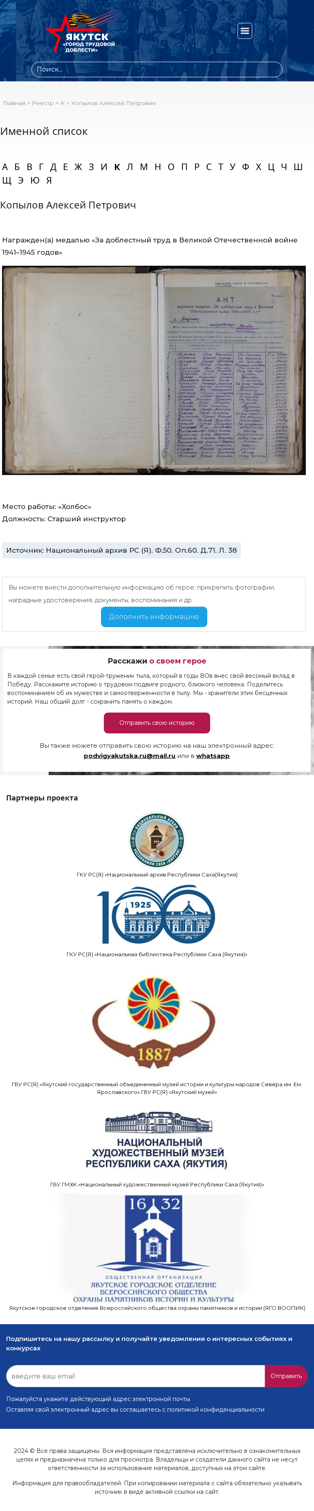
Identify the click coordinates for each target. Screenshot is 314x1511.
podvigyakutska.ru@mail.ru (129, 756)
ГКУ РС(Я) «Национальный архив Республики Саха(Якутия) (157, 874)
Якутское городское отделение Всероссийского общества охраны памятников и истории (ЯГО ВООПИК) (157, 1308)
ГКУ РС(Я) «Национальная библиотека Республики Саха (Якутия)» (157, 954)
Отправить (286, 1376)
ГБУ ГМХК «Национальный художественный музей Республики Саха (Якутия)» (157, 1184)
